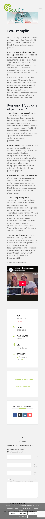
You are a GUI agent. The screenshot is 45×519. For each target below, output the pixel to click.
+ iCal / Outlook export (23, 387)
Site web (35, 473)
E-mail (35, 465)
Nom (36, 457)
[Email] (29, 415)
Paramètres (23, 516)
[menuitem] (40, 7)
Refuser (32, 513)
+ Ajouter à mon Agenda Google (23, 380)
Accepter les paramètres (18, 513)
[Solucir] (18, 7)
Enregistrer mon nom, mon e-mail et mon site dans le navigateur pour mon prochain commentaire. (23, 481)
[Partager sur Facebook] (15, 415)
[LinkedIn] (24, 415)
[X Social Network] (20, 415)
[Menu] (40, 7)
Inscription (20, 339)
